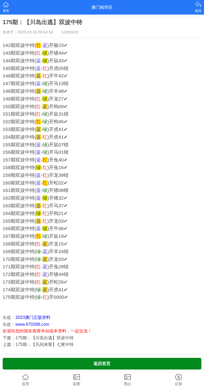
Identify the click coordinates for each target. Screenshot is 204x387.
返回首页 (102, 363)
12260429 (69, 32)
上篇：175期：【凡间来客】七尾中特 (38, 344)
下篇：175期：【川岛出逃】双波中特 (38, 338)
